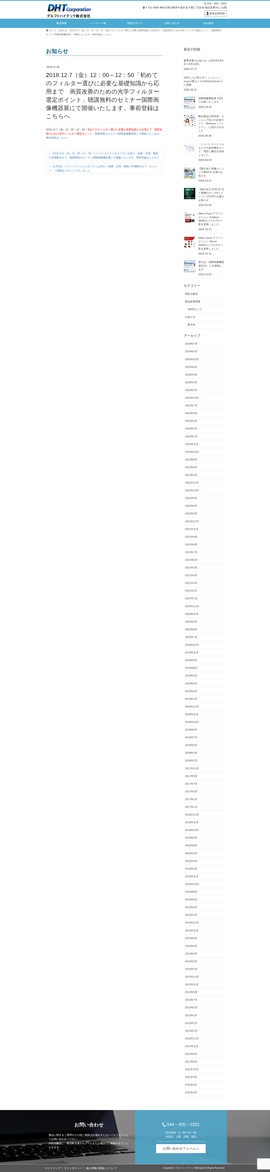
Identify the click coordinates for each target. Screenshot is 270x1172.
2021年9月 (191, 536)
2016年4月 (191, 861)
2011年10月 (192, 1069)
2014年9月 (191, 938)
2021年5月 (191, 567)
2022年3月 (191, 513)
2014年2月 (191, 969)
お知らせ (190, 316)
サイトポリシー (73, 1168)
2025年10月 (192, 359)
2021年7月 (191, 552)
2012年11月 (192, 1046)
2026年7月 (191, 343)
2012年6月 (191, 1061)
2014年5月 (191, 945)
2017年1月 (191, 806)
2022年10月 (192, 490)
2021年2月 (191, 590)
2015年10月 (192, 884)
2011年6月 (191, 1084)
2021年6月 (191, 559)
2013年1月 (191, 1030)
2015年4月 (191, 907)
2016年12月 (192, 814)
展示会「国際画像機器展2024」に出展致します (211, 266)
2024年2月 (191, 428)
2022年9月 (191, 498)
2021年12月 (192, 521)
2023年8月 (191, 459)
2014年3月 (191, 961)
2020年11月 (192, 613)
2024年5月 (191, 413)
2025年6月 (191, 366)
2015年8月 (191, 891)
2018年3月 (191, 752)
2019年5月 (191, 683)
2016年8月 (191, 845)
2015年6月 (191, 899)
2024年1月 (191, 436)
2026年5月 (191, 351)
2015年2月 (191, 914)
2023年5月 (191, 467)
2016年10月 (192, 830)
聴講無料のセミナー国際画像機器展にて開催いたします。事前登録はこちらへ (104, 133)
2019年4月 (191, 691)
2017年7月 (191, 783)
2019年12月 (192, 644)
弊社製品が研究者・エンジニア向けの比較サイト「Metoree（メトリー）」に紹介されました (211, 123)
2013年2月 (191, 1023)
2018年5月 (191, 745)
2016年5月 (191, 853)
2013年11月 (192, 984)
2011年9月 (191, 1077)
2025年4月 (191, 374)
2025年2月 (191, 390)
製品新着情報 (192, 301)
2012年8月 (191, 1053)
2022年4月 (191, 505)
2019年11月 (192, 652)
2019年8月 (191, 667)
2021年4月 (191, 575)
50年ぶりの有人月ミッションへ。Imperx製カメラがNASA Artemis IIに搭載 (203, 81)
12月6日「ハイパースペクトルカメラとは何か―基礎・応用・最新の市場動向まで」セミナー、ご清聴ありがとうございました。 (103, 168)
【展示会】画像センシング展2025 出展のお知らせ (211, 172)
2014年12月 (192, 922)
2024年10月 (192, 397)
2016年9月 (191, 837)
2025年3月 (191, 382)
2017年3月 (191, 791)
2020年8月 (191, 629)
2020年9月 (191, 621)
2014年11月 (192, 930)
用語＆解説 (191, 293)
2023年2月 (191, 474)
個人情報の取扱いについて (101, 1168)
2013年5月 (191, 1007)
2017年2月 (191, 799)
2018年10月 (192, 722)
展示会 (191, 324)
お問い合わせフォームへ (181, 1148)
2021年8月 (191, 544)
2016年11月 (192, 822)
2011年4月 (191, 1092)
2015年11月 (192, 876)
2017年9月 (191, 776)
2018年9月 (191, 729)
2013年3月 (191, 1015)
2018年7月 (191, 737)
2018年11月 (192, 714)
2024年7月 (191, 405)
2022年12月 (192, 482)
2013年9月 (191, 992)
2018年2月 (191, 760)
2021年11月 (192, 529)
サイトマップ (52, 1168)
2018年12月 (192, 706)
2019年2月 (191, 698)
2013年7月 (191, 999)
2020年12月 (192, 606)
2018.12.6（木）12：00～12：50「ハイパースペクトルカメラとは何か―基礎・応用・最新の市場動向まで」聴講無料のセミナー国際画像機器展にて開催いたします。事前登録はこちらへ (104, 155)
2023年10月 (192, 451)
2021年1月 (191, 598)
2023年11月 (192, 444)
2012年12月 (192, 1038)
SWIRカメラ (195, 309)
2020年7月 (191, 637)
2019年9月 (191, 660)
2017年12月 (192, 768)
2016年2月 (191, 868)
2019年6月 (191, 675)
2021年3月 (191, 583)
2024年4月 (191, 420)
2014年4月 (191, 953)
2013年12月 (192, 976)
